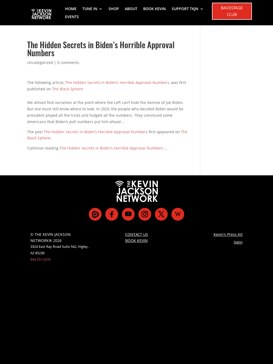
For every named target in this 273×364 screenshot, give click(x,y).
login (238, 242)
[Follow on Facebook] (111, 214)
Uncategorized (40, 62)
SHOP (114, 9)
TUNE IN (89, 9)
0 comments (68, 62)
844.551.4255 (40, 259)
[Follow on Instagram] (144, 214)
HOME (71, 9)
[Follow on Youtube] (128, 214)
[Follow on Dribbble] (177, 214)
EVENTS (72, 17)
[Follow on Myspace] (95, 214)
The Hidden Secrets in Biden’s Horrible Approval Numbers (117, 82)
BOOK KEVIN (154, 9)
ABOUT (131, 9)
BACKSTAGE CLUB (232, 11)
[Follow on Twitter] (161, 214)
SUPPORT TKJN (185, 9)
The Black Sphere (67, 88)
